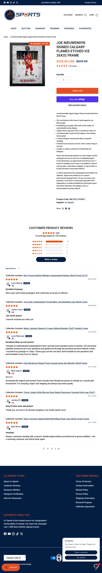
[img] (12, 279)
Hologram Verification (13, 494)
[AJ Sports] (22, 15)
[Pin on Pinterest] (69, 208)
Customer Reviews (12, 485)
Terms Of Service (83, 481)
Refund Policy (82, 490)
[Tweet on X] (63, 208)
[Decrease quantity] (59, 80)
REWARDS (69, 28)
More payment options (77, 105)
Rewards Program (84, 502)
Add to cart (77, 91)
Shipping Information (85, 498)
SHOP (13, 28)
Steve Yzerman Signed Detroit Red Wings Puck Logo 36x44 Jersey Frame (56, 419)
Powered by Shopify (24, 564)
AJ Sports (69, 202)
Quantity (60, 74)
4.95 (57, 233)
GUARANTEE (85, 28)
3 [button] (51, 448)
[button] (37, 241)
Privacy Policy (82, 494)
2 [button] (47, 448)
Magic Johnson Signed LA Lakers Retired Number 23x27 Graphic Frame (56, 328)
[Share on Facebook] (66, 208)
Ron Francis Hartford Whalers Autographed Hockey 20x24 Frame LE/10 (55, 275)
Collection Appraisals (85, 506)
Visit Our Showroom (13, 498)
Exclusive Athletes (12, 490)
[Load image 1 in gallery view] (27, 64)
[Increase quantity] (68, 80)
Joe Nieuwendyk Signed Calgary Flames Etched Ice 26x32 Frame (33, 37)
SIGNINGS (40, 28)
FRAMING (54, 28)
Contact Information (85, 485)
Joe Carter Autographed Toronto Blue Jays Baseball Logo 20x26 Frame (55, 302)
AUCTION (25, 28)
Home (6, 37)
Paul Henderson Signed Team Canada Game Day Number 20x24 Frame (55, 363)
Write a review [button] (51, 259)
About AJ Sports (11, 481)
